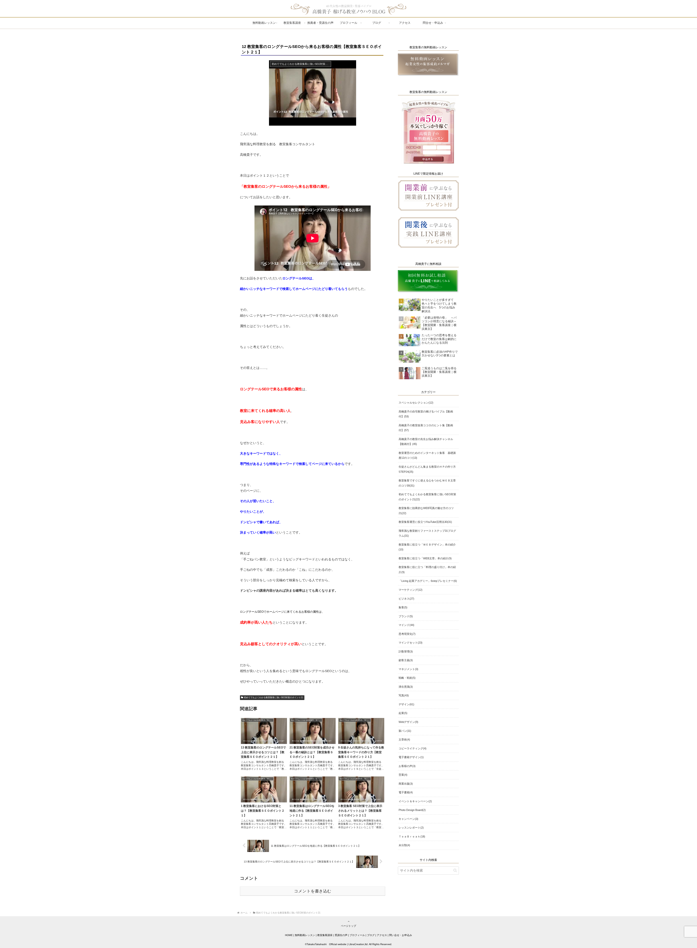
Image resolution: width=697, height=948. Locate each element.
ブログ (371, 935)
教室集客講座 (325, 935)
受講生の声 (341, 935)
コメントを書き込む (312, 891)
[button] (455, 870)
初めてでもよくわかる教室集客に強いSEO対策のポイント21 (273, 697)
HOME (289, 935)
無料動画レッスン (305, 935)
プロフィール (357, 935)
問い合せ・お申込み (400, 935)
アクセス (382, 935)
